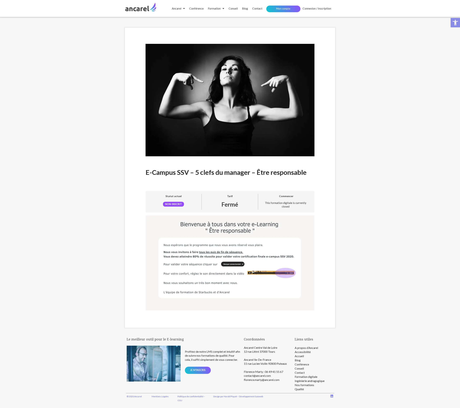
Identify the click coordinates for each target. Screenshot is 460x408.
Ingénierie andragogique (310, 380)
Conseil (233, 8)
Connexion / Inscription (317, 8)
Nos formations (304, 385)
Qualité (299, 389)
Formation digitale (306, 376)
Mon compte (283, 8)
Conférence (196, 8)
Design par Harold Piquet (225, 396)
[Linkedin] (331, 396)
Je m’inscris (198, 370)
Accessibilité (303, 352)
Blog (245, 8)
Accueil (299, 356)
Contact (300, 372)
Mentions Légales (160, 396)
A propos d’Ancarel (306, 347)
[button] (455, 22)
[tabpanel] (230, 262)
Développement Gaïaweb (251, 396)
